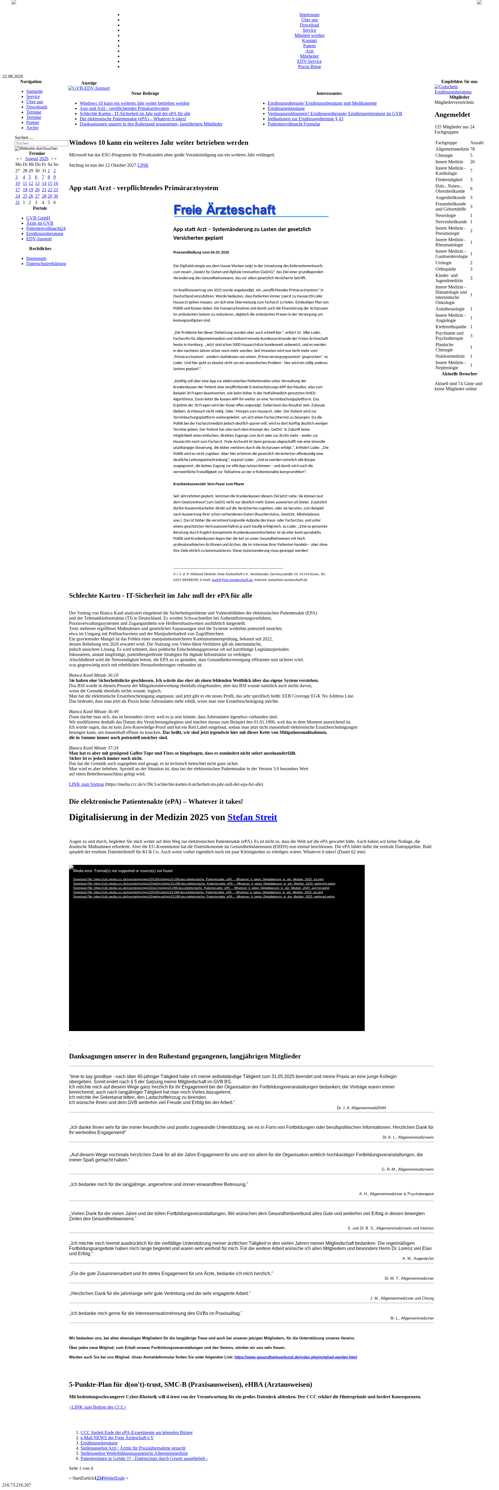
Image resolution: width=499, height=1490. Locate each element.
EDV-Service (309, 61)
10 (17, 183)
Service (309, 30)
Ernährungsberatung (44, 233)
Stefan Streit (252, 817)
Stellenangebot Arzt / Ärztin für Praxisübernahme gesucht (133, 1448)
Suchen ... (24, 137)
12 (31, 183)
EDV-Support (39, 238)
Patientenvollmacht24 (46, 228)
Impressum (309, 14)
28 (44, 196)
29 (50, 196)
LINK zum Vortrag (86, 784)
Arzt (310, 50)
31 (17, 202)
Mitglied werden (310, 35)
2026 (44, 158)
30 (55, 196)
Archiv (32, 127)
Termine (33, 112)
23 (55, 189)
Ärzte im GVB (39, 223)
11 (25, 183)
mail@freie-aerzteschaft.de (232, 580)
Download (309, 25)
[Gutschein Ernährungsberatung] (459, 91)
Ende (120, 1478)
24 (17, 196)
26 (31, 196)
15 (50, 183)
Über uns (309, 19)
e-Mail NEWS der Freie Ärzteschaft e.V (117, 1437)
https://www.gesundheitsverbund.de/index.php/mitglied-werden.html (295, 1357)
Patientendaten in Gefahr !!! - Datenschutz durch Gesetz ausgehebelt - (144, 1458)
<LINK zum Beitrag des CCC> (98, 1407)
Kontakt (309, 40)
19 (31, 189)
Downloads (36, 106)
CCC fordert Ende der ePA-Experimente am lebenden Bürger (137, 1432)
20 (37, 189)
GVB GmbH (38, 217)
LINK (143, 165)
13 (37, 183)
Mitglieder (309, 56)
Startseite (34, 91)
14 (44, 183)
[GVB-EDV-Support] (89, 88)
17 (17, 189)
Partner (32, 122)
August (31, 158)
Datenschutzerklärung (46, 263)
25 (25, 196)
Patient (309, 45)
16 (55, 183)
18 (25, 189)
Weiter (109, 1478)
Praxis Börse (309, 66)
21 (44, 189)
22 (50, 189)
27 (37, 196)
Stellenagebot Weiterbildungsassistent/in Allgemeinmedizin (134, 1453)
